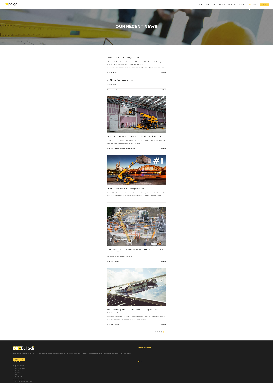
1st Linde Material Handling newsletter (124, 58)
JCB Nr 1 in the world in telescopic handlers (126, 189)
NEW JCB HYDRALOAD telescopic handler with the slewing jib (134, 136)
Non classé (115, 72)
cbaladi (110, 72)
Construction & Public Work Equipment (127, 148)
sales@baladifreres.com (20, 379)
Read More (163, 72)
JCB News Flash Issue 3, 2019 (120, 80)
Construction (116, 148)
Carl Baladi (111, 89)
